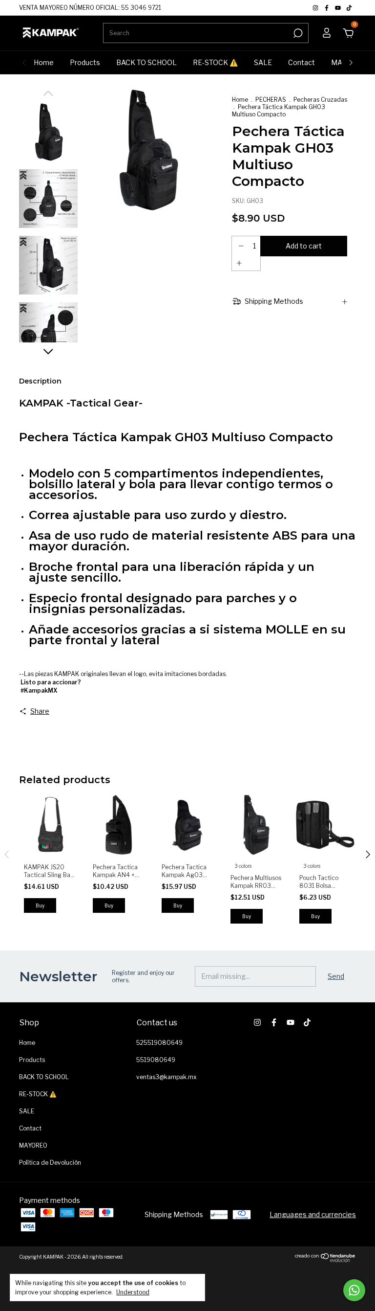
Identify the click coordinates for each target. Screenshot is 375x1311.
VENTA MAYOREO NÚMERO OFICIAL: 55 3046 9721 (90, 7)
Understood (132, 1292)
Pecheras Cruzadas (320, 99)
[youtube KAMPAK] (338, 7)
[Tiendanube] (325, 1259)
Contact (301, 62)
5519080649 (155, 1059)
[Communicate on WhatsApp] (354, 1290)
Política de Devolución (50, 1162)
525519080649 (159, 1042)
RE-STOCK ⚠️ (215, 62)
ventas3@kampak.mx (166, 1077)
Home (44, 62)
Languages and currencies (313, 1214)
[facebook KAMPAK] (327, 7)
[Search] (297, 33)
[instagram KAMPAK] (316, 7)
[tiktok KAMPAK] (349, 7)
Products (85, 62)
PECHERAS (270, 99)
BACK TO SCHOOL (146, 62)
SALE (263, 62)
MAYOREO (33, 1145)
